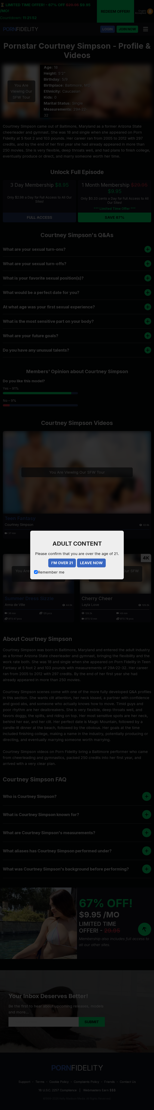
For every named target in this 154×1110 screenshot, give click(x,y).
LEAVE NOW (91, 563)
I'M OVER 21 (62, 563)
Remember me (51, 572)
